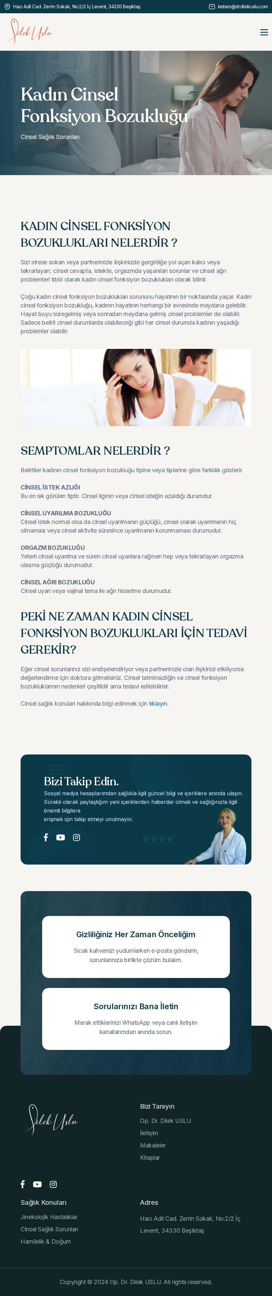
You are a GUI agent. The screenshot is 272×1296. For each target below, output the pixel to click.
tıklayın (158, 703)
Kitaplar (150, 1157)
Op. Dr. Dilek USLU (165, 1120)
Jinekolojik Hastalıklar (49, 1216)
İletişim (149, 1133)
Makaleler (153, 1145)
